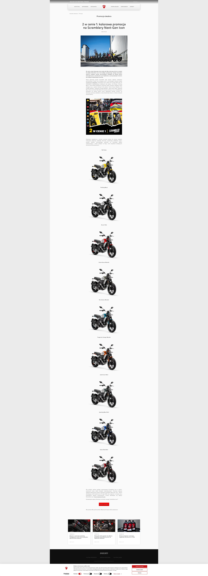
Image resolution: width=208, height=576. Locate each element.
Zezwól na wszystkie (139, 566)
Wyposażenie (85, 6)
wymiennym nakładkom (91, 82)
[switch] (90, 574)
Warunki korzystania (105, 557)
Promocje (81, 13)
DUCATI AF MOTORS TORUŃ (79, 1)
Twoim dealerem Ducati (99, 497)
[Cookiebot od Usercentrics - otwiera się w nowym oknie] (66, 574)
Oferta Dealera (115, 6)
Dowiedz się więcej (104, 504)
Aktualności (94, 6)
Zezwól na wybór (139, 569)
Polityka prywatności (91, 557)
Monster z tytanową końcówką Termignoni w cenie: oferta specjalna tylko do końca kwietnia (79, 537)
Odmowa (139, 572)
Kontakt (132, 6)
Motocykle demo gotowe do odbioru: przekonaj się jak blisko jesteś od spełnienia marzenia (103, 537)
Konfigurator (124, 6)
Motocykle (77, 6)
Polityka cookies (118, 557)
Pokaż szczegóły (117, 573)
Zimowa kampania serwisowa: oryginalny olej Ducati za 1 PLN (127, 537)
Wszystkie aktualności (74, 13)
